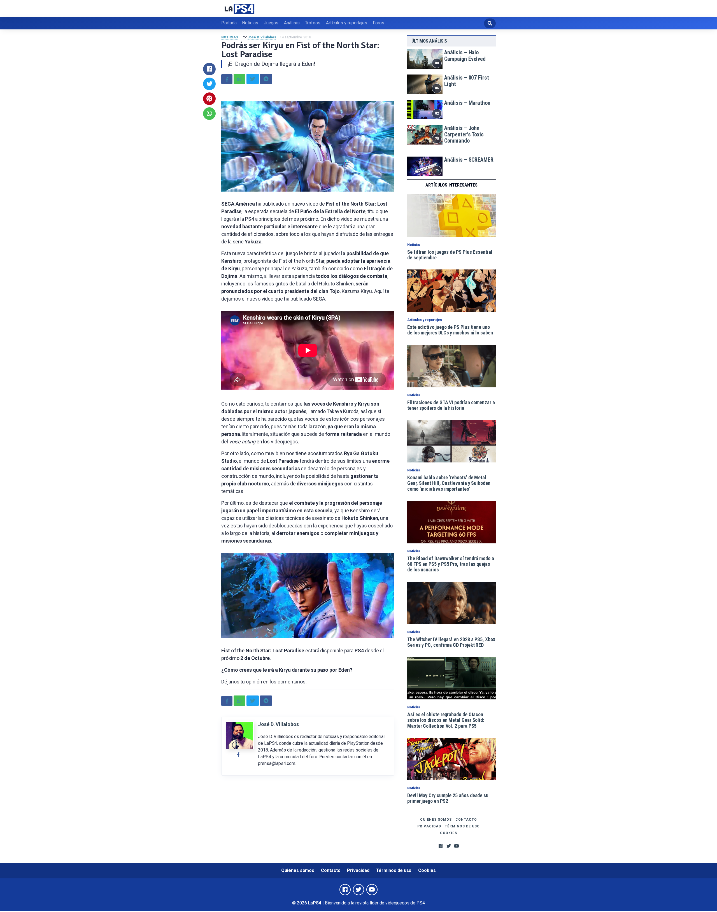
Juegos (271, 22)
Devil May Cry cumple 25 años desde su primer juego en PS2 (447, 798)
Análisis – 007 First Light (466, 80)
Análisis (291, 22)
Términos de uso (462, 826)
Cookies (448, 833)
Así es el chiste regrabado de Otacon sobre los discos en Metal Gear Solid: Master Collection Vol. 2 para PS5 (445, 720)
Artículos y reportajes (346, 22)
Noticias (250, 22)
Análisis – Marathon (467, 102)
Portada (228, 22)
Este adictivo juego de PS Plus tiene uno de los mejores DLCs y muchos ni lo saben (450, 330)
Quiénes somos (436, 820)
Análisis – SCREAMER (468, 159)
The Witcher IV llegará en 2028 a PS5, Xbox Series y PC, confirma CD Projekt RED (451, 642)
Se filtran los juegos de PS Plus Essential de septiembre (449, 254)
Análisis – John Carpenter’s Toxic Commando (464, 134)
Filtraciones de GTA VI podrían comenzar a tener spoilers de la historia (451, 405)
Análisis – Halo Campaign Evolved (465, 55)
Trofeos (312, 22)
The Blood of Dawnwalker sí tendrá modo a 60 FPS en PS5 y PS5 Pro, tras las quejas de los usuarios (450, 564)
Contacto (466, 820)
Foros (378, 22)
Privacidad (429, 826)
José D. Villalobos (262, 37)
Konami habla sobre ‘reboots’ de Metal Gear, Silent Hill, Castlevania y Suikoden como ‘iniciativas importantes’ (448, 483)
